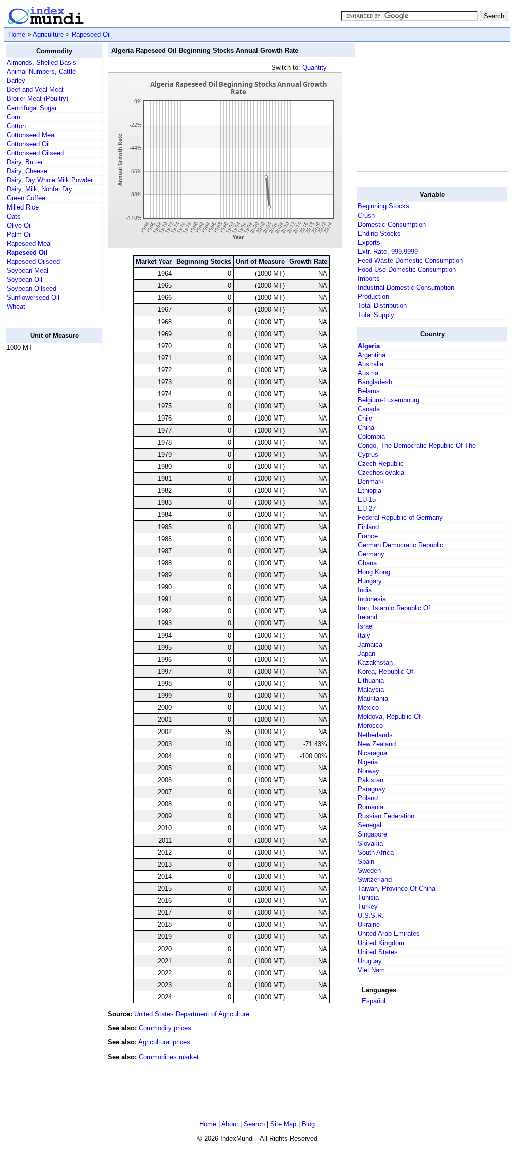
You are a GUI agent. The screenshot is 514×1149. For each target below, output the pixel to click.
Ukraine (369, 924)
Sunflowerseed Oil (33, 297)
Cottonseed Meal (31, 135)
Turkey (368, 906)
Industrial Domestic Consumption (406, 287)
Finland (368, 527)
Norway (368, 771)
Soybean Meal (27, 270)
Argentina (372, 355)
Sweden (369, 870)
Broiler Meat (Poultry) (37, 98)
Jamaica (370, 644)
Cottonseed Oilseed (35, 153)
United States (378, 952)
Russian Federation (386, 816)
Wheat (16, 306)
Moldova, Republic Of (389, 716)
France (368, 536)
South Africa (376, 852)
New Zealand (377, 744)
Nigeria (368, 762)
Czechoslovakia (381, 472)
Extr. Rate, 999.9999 (388, 251)
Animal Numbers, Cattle (41, 71)
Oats (14, 216)
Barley (16, 80)
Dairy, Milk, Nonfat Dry (39, 189)
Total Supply (376, 315)
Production (373, 296)
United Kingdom (381, 943)
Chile (365, 418)
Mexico (368, 707)
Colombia (371, 436)
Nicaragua (372, 753)
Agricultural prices (164, 1042)
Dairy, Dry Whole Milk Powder (50, 180)
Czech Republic (381, 463)
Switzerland (375, 879)
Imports (369, 278)
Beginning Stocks (383, 206)
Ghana (367, 563)
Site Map (283, 1124)
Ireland (367, 617)
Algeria (369, 346)
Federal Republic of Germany (400, 517)
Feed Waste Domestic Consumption (410, 260)
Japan (366, 653)
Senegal (369, 825)
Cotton (16, 126)
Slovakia (370, 843)
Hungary (370, 581)
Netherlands (375, 735)
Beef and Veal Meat (35, 89)
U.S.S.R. (371, 915)
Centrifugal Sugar (32, 108)
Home (16, 34)
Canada (369, 409)
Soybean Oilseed (31, 288)
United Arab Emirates (389, 933)
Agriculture (48, 34)
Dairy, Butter (25, 162)
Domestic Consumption (392, 224)
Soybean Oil (24, 279)
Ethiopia (369, 490)
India (365, 590)
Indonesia (372, 599)
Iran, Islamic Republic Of (394, 608)
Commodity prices (165, 1028)
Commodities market (169, 1057)
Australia (370, 364)
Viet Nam (371, 970)
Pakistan (370, 780)
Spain (366, 861)
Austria (368, 373)
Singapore (372, 834)
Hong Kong (374, 572)
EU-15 (367, 499)
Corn (13, 117)
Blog (308, 1124)
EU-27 (367, 508)
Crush (366, 215)
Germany (371, 554)
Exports (369, 242)
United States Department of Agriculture (191, 1014)
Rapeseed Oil (91, 34)
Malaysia (371, 689)
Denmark (371, 481)
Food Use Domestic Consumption (407, 269)
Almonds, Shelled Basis (41, 62)
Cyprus (368, 454)
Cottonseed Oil (28, 144)
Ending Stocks (379, 233)
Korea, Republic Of (385, 671)
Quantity (314, 67)
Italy (364, 635)
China (366, 427)
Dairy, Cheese (27, 171)
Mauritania (373, 698)
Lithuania (371, 680)
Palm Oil (19, 234)
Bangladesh (375, 382)
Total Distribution (382, 305)
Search (254, 1124)
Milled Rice (23, 207)
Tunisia (368, 897)
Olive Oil (19, 225)
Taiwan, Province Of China (396, 888)
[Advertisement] (46, 511)
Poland (368, 798)
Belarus (369, 391)
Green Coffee (26, 198)
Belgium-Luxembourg (388, 400)
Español (374, 1001)
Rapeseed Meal (29, 243)
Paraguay (372, 789)
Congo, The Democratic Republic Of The (417, 445)
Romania (370, 807)
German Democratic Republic (400, 545)
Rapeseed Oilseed (33, 261)
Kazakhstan (375, 662)
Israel (366, 626)
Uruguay (370, 961)
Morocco (370, 725)
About (229, 1124)
